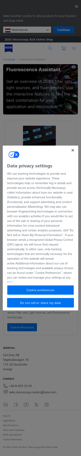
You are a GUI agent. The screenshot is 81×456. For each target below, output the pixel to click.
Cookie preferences (40, 290)
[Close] (72, 150)
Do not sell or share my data (40, 303)
